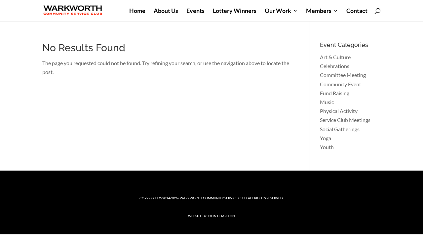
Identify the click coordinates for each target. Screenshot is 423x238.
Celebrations (334, 66)
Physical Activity (339, 111)
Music (327, 102)
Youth (327, 147)
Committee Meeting (343, 75)
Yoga (325, 138)
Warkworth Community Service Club (213, 198)
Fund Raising (334, 93)
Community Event (340, 84)
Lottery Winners (234, 11)
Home (137, 11)
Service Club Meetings (345, 120)
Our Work (278, 11)
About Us (166, 11)
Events (195, 11)
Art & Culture (335, 57)
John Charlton (221, 216)
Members (318, 11)
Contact (356, 11)
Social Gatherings (340, 129)
